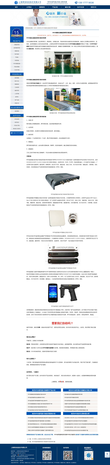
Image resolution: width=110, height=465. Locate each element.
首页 (16, 7)
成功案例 (17, 111)
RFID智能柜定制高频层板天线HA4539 (37, 394)
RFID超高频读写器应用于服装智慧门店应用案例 (39, 420)
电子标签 (17, 54)
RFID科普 (17, 119)
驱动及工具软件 (17, 128)
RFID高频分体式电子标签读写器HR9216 (37, 407)
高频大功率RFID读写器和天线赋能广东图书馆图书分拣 (41, 430)
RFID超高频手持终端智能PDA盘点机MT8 (37, 400)
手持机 (16, 57)
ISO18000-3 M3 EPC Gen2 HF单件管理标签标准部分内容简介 (79, 417)
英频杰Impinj (27, 462)
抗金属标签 (73, 462)
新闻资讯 (42, 7)
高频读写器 (16, 44)
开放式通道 (16, 66)
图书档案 (17, 77)
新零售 (16, 96)
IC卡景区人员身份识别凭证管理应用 (41, 439)
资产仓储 (17, 100)
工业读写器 (38, 462)
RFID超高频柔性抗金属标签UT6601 (36, 397)
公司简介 (29, 7)
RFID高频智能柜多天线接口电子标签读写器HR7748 (40, 403)
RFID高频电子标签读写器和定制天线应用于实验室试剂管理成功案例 (44, 417)
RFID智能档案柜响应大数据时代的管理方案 (43, 441)
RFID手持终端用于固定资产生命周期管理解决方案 (76, 410)
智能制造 (17, 84)
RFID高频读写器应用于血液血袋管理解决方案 (75, 407)
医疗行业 (17, 81)
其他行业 (17, 103)
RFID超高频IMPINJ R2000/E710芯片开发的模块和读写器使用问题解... (81, 424)
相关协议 (17, 122)
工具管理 (17, 87)
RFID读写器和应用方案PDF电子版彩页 (64, 434)
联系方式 (93, 7)
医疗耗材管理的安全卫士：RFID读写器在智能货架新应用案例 (42, 424)
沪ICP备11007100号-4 (20, 453)
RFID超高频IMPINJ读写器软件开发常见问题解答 (76, 420)
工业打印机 (16, 69)
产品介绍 (55, 7)
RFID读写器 (19, 456)
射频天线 (17, 51)
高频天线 (68, 462)
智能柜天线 (62, 462)
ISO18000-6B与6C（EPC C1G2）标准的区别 (75, 427)
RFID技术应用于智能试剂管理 (72, 397)
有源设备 (17, 60)
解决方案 (67, 7)
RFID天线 (33, 462)
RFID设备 (44, 462)
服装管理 (17, 90)
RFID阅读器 (56, 462)
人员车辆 (17, 93)
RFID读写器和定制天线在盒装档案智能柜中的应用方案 (77, 400)
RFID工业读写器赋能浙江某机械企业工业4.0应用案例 (40, 427)
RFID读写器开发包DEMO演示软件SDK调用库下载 (76, 430)
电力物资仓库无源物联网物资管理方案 (73, 394)
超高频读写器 (17, 47)
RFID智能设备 (17, 63)
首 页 (35, 28)
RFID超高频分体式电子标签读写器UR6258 (38, 410)
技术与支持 (80, 7)
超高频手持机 (50, 462)
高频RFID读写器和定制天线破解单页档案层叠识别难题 (77, 403)
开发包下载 (16, 125)
